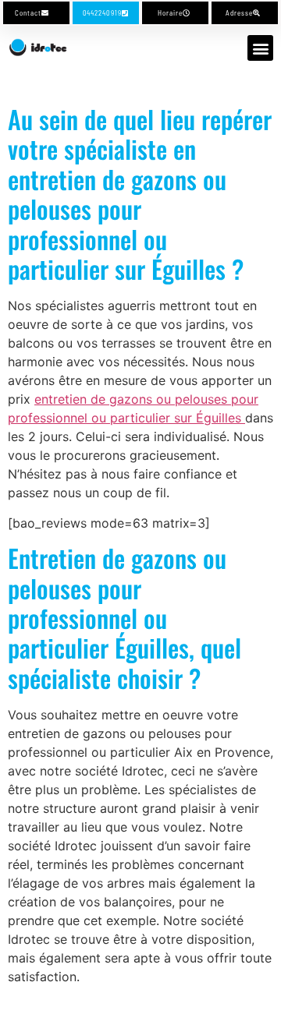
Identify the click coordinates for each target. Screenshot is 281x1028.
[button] (260, 48)
